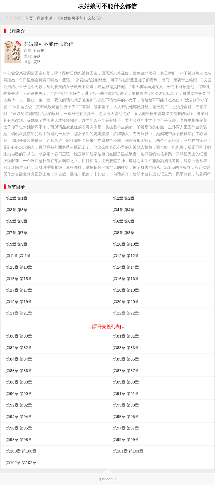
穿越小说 (44, 18)
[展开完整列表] (106, 326)
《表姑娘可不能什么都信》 (79, 18)
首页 (29, 18)
